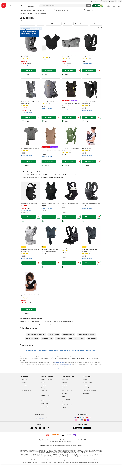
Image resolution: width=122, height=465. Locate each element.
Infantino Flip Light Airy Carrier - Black (91, 203)
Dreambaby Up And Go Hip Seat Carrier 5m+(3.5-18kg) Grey (71, 55)
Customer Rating (79, 23)
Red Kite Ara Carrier (86, 148)
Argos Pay (64, 393)
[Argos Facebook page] (35, 428)
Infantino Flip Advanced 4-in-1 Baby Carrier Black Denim (90, 55)
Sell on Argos (86, 393)
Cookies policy (61, 439)
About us (85, 379)
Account (23, 387)
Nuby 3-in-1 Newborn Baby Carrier (50, 101)
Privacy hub (45, 439)
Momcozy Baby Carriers (64, 350)
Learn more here (40, 418)
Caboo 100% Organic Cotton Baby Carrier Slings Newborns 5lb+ (50, 250)
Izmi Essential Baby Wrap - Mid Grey (30, 148)
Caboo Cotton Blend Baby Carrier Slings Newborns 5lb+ (90, 250)
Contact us (23, 382)
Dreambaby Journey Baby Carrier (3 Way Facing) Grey (30, 55)
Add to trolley (28, 70)
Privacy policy (53, 439)
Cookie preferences (71, 439)
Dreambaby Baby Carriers (77, 350)
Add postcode (26, 28)
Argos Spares (44, 406)
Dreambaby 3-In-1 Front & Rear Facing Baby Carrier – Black (91, 102)
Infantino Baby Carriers (31, 350)
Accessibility (38, 439)
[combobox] (62, 5)
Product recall (44, 403)
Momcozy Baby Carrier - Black (49, 55)
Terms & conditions (82, 439)
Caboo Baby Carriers (90, 350)
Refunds (43, 385)
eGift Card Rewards (67, 390)
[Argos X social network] (39, 428)
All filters (95, 23)
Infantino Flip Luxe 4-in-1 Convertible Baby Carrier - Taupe (51, 150)
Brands (66, 23)
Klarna (63, 396)
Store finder (24, 385)
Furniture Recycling (67, 404)
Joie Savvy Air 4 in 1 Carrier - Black (70, 248)
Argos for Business (87, 382)
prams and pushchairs (65, 364)
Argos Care (44, 398)
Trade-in (64, 407)
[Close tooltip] (38, 31)
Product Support (45, 400)
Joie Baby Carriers (53, 350)
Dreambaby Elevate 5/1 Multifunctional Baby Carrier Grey (30, 102)
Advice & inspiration (26, 390)
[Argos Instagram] (48, 428)
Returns (43, 382)
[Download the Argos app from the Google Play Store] (87, 428)
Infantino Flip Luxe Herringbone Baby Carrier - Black (71, 104)
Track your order (45, 387)
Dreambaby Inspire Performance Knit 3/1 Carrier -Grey (30, 250)
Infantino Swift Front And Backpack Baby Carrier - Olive (70, 149)
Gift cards (64, 385)
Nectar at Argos (66, 399)
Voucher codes (65, 387)
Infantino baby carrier (59, 362)
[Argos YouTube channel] (31, 428)
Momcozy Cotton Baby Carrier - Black (51, 203)
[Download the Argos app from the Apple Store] (77, 428)
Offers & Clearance (52, 23)
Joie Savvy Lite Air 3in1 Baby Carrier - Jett (71, 204)
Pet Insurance (65, 402)
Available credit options (26, 65)
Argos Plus (44, 390)
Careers (85, 385)
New (39, 23)
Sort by (21, 20)
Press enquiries (87, 387)
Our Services (65, 382)
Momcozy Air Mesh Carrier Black (29, 203)
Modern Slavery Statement (89, 390)
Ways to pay (65, 379)
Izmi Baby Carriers (43, 350)
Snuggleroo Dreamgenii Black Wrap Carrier (30, 294)
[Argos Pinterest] (44, 428)
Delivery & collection (46, 379)
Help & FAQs (24, 379)
